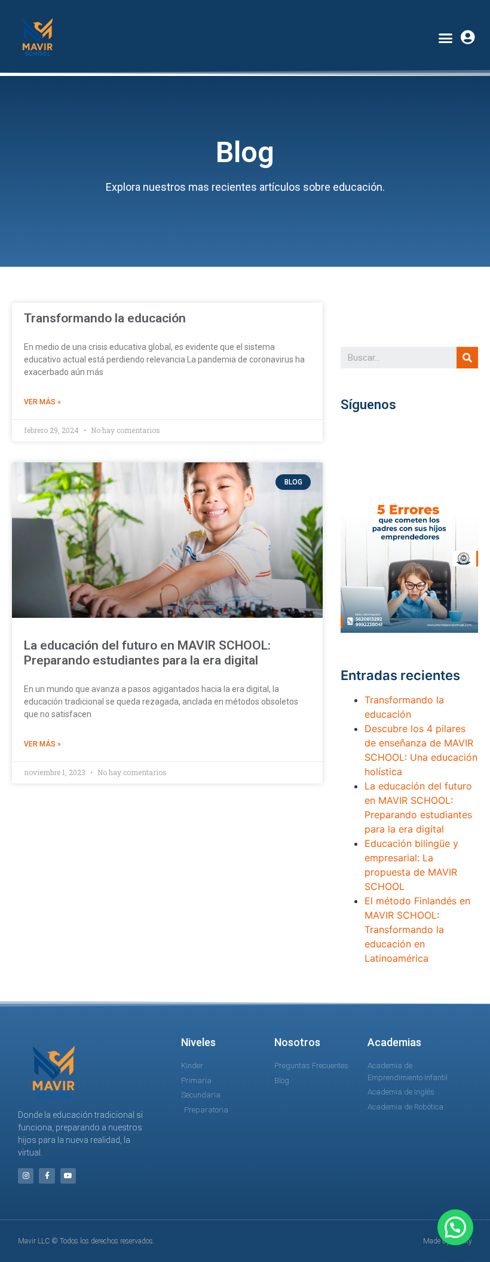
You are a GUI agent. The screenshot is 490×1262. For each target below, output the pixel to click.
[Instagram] (25, 1176)
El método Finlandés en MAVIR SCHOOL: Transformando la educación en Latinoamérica (417, 929)
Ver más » (42, 402)
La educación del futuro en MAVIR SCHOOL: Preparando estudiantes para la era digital (147, 652)
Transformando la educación (105, 318)
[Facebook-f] (46, 1176)
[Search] (467, 357)
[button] (445, 37)
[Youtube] (68, 1176)
